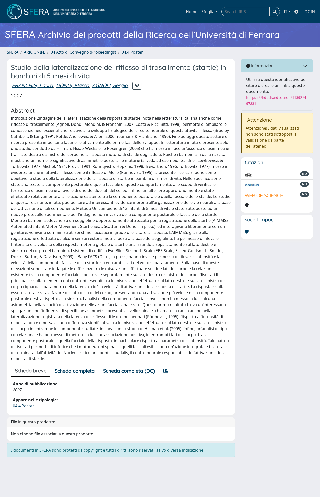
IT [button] (286, 11)
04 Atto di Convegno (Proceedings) (83, 52)
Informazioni (262, 65)
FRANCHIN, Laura (32, 85)
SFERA (12, 52)
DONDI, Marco (72, 85)
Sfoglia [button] (208, 11)
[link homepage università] (56, 11)
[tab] (166, 371)
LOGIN (308, 11)
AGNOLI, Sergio (110, 85)
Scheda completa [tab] (75, 371)
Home (192, 11)
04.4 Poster (132, 52)
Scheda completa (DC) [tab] (129, 371)
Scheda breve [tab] (30, 370)
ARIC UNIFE (34, 52)
